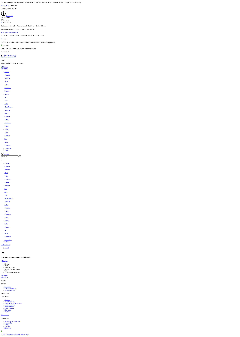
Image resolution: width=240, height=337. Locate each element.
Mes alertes (7, 328)
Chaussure (7, 88)
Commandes (8, 323)
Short (6, 81)
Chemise (7, 75)
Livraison (7, 300)
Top (5, 97)
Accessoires (8, 148)
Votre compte (5, 315)
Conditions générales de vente (13, 303)
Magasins (7, 311)
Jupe (5, 100)
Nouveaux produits (10, 288)
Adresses (7, 326)
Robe (6, 104)
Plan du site (7, 310)
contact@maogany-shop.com (9, 32)
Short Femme (8, 107)
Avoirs (6, 324)
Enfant (6, 129)
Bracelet (6, 91)
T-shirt (6, 84)
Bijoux (6, 126)
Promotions (7, 287)
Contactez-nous (5, 245)
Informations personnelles (12, 321)
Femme (6, 94)
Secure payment (9, 306)
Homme (6, 72)
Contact (6, 150)
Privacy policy (5, 5)
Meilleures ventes (9, 290)
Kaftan (6, 120)
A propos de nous (9, 305)
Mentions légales (9, 301)
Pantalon (7, 78)
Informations (4, 277)
